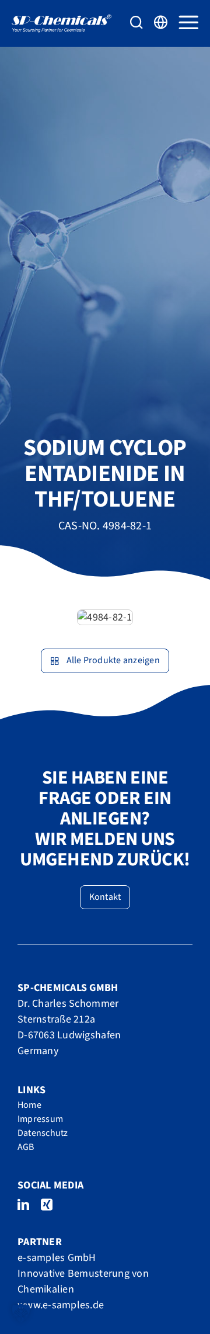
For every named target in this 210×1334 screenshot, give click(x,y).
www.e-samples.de (61, 1305)
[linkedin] (23, 1205)
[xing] (46, 1205)
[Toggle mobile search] (136, 22)
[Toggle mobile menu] (188, 22)
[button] (21, 1313)
